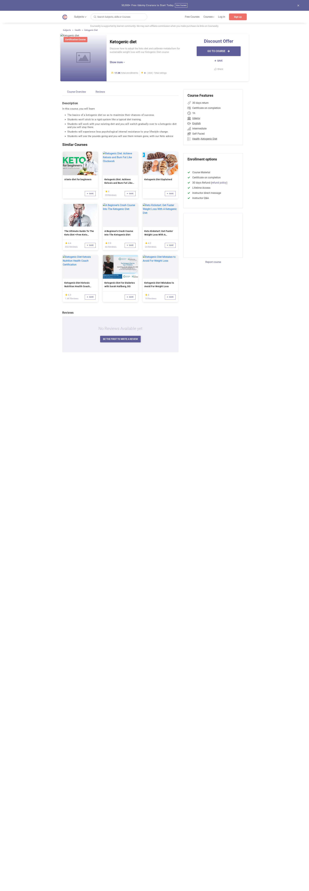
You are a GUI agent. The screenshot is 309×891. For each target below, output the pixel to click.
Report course (213, 262)
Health (78, 30)
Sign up (238, 17)
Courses (208, 16)
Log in (221, 16)
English (196, 123)
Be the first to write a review (120, 339)
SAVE (220, 60)
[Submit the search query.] (95, 16)
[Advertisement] (210, 235)
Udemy (196, 118)
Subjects (67, 30)
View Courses (181, 5)
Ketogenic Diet (91, 30)
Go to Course (216, 51)
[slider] (106, 191)
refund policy (219, 182)
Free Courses (192, 16)
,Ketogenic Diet (208, 138)
